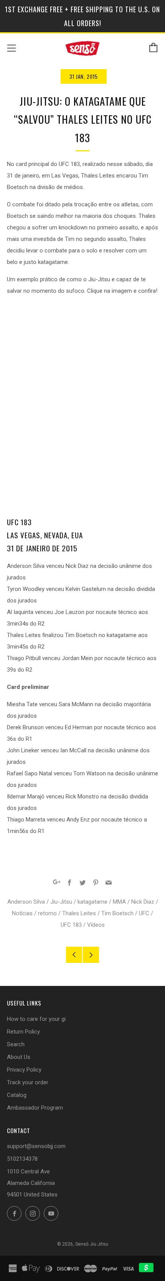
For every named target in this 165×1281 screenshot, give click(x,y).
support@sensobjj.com (36, 1146)
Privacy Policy (24, 1069)
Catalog (16, 1095)
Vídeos (96, 924)
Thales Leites (79, 913)
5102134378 (22, 1158)
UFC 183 (71, 924)
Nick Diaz (142, 901)
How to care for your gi (36, 1019)
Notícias (22, 913)
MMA (119, 901)
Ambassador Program (35, 1107)
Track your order (27, 1082)
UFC (144, 913)
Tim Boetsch (117, 913)
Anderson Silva (26, 901)
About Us (18, 1057)
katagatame (92, 901)
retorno (47, 913)
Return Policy (23, 1031)
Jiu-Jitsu (61, 901)
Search (16, 1044)
